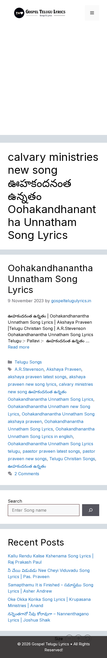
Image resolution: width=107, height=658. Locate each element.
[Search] (90, 510)
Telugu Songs (28, 362)
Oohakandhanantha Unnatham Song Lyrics (50, 278)
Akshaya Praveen (63, 369)
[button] (69, 638)
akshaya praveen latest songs (37, 376)
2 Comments (27, 473)
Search (15, 501)
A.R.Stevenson (29, 369)
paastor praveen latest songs (51, 451)
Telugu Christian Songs (72, 458)
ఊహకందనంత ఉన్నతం (27, 466)
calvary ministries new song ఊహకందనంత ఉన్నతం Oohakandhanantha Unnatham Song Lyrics (50, 392)
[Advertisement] (53, 81)
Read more (18, 347)
